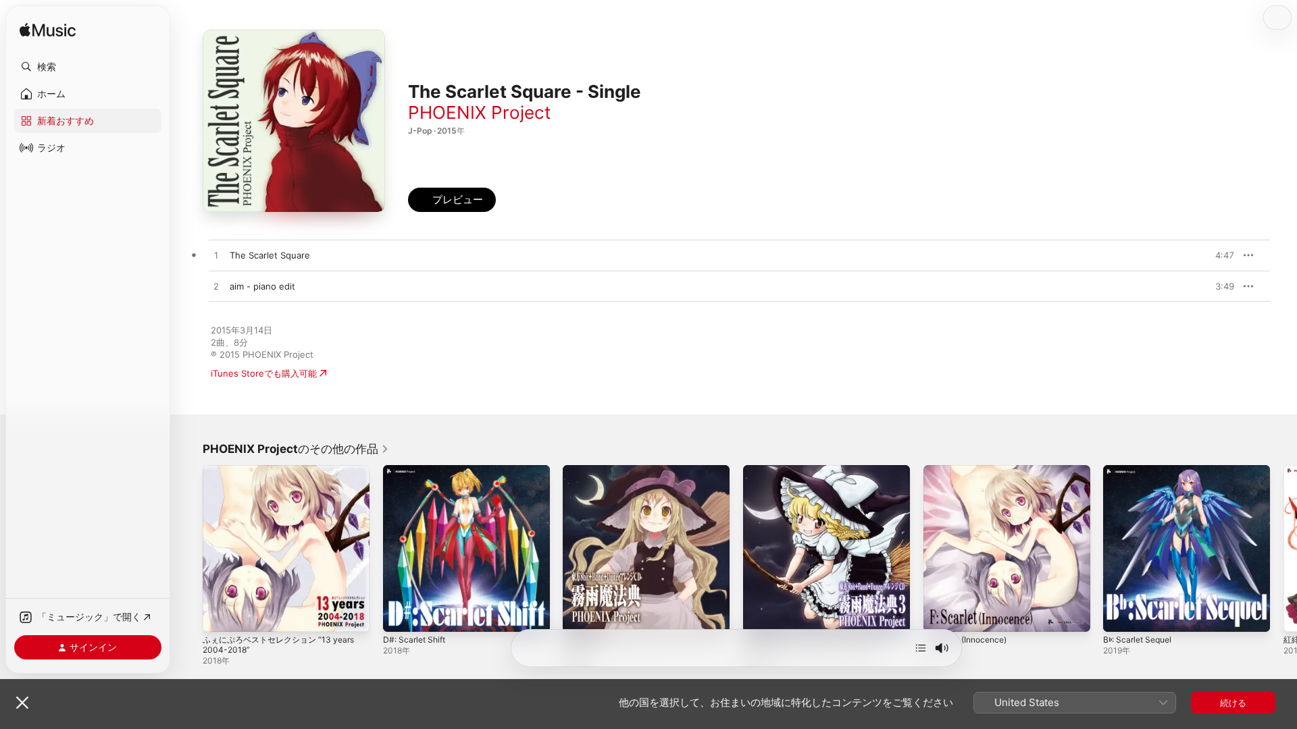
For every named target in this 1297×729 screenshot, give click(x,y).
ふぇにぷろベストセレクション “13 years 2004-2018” (285, 476)
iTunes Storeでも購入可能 (264, 373)
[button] (88, 66)
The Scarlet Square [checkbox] (270, 255)
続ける (1233, 702)
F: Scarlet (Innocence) (970, 470)
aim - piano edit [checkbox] (262, 286)
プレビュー (1217, 255)
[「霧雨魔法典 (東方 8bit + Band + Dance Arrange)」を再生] (579, 615)
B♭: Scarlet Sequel (1141, 470)
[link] (296, 448)
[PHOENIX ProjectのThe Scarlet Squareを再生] (216, 256)
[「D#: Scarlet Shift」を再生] (400, 615)
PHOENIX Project (479, 112)
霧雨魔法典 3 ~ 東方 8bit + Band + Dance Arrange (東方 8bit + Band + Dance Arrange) (816, 481)
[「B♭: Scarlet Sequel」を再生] (1120, 615)
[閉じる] (22, 703)
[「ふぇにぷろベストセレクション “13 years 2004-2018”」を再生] (219, 615)
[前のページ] (189, 548)
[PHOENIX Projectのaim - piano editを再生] (216, 287)
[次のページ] (1283, 548)
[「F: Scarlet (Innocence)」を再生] (940, 615)
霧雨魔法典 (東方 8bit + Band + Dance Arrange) (641, 476)
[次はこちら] (921, 648)
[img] (48, 30)
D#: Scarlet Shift (417, 470)
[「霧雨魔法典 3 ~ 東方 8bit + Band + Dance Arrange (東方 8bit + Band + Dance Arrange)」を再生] (760, 615)
